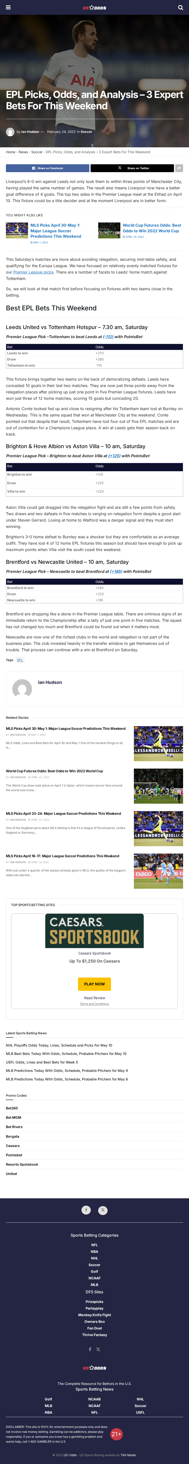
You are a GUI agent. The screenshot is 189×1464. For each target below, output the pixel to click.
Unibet (11, 1174)
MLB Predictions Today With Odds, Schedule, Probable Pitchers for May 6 (67, 1079)
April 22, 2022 (40, 819)
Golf (94, 1271)
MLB (94, 1285)
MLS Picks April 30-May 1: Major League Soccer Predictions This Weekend (56, 231)
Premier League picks (33, 272)
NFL (94, 1245)
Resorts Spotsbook (22, 1164)
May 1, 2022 (40, 242)
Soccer (86, 132)
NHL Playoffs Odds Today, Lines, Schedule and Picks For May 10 (59, 1045)
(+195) (116, 571)
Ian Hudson (30, 132)
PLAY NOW (94, 984)
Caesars (13, 1146)
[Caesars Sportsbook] (94, 931)
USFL (140, 1412)
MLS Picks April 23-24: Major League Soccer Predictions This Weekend (63, 813)
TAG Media (128, 1455)
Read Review (94, 998)
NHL (94, 1258)
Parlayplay (94, 1308)
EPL (20, 660)
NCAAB (94, 1399)
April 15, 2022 (40, 862)
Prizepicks (94, 1301)
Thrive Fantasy (94, 1335)
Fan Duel (94, 1328)
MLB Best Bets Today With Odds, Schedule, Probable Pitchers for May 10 (66, 1053)
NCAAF (95, 1278)
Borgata (12, 1136)
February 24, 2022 (61, 132)
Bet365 (12, 1108)
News (23, 152)
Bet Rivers (14, 1127)
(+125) (114, 455)
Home (10, 152)
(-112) (108, 336)
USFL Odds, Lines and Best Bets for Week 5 (42, 1062)
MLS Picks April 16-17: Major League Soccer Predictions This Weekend (62, 856)
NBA (94, 1251)
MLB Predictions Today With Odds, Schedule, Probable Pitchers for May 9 (67, 1070)
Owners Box (94, 1321)
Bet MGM (13, 1117)
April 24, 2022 (134, 236)
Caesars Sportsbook (94, 953)
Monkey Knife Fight (94, 1315)
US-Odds (70, 1455)
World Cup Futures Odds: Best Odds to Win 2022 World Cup (54, 771)
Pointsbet (14, 1155)
